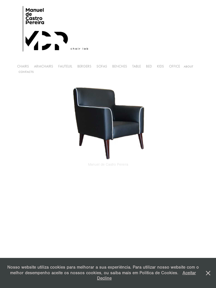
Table (136, 66)
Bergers (84, 66)
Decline (104, 278)
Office (174, 66)
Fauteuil (65, 66)
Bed (149, 66)
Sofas (101, 66)
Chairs (23, 66)
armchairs (43, 66)
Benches (119, 66)
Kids (160, 66)
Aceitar (189, 272)
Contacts (26, 72)
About (188, 66)
